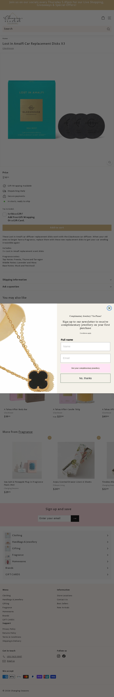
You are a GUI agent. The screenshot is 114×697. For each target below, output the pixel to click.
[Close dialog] (109, 308)
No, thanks (85, 378)
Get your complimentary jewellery (85, 368)
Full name (67, 339)
